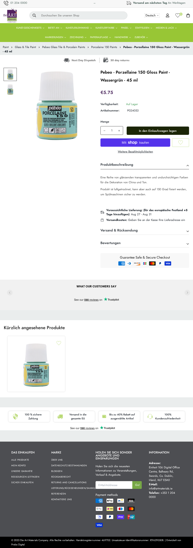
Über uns (57, 460)
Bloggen (56, 471)
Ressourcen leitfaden (25, 477)
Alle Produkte (20, 460)
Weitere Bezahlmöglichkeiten (135, 152)
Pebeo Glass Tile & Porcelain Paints (63, 47)
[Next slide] (187, 292)
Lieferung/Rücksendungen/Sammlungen (77, 488)
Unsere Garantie (22, 471)
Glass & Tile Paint (25, 47)
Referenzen (58, 493)
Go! (137, 485)
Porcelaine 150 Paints (104, 47)
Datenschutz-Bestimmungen (69, 465)
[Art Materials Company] (10, 15)
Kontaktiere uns (61, 499)
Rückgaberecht (61, 477)
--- (94, 3)
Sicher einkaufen (22, 482)
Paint (6, 47)
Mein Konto (18, 465)
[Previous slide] (10, 292)
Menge (104, 122)
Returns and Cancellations (69, 482)
